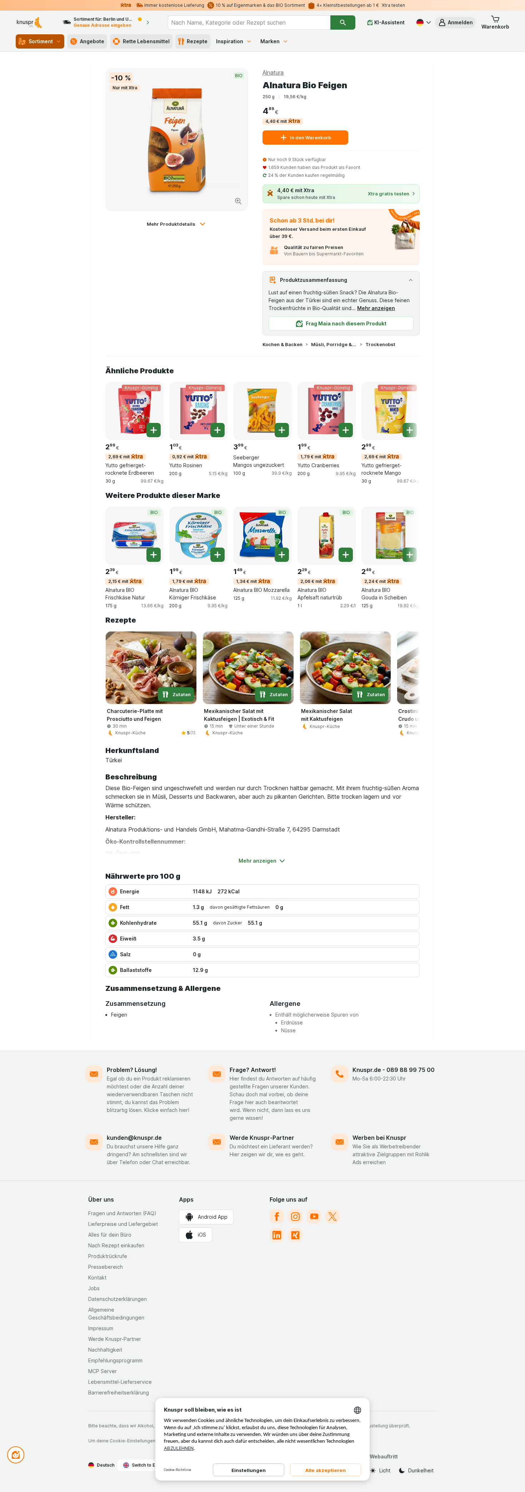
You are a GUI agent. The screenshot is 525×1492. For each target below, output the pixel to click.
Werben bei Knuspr (379, 1137)
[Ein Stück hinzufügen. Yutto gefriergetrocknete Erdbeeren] (153, 430)
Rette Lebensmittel (146, 41)
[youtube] (314, 1216)
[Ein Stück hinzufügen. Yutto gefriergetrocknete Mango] (409, 430)
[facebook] (277, 1216)
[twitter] (332, 1216)
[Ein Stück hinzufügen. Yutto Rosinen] (217, 430)
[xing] (295, 1235)
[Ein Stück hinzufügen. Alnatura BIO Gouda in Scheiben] (409, 555)
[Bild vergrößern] (238, 201)
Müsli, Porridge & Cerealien (334, 344)
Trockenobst (380, 344)
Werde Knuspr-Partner (262, 1137)
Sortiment (41, 41)
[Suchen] (342, 22)
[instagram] (295, 1216)
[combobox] (249, 22)
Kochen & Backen (282, 344)
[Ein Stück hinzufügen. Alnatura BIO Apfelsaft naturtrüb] (346, 555)
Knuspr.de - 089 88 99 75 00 (393, 1069)
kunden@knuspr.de (134, 1137)
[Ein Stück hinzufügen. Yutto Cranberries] (346, 430)
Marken (270, 41)
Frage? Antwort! (253, 1069)
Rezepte (197, 41)
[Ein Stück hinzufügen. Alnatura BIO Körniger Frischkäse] (217, 555)
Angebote (92, 41)
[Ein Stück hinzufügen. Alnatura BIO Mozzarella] (282, 555)
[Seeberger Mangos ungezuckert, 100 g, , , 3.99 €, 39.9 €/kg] (262, 411)
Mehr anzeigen (376, 308)
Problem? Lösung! (132, 1069)
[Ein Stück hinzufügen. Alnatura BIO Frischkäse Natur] (153, 555)
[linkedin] (277, 1235)
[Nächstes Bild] (405, 410)
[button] (455, 22)
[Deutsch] (423, 22)
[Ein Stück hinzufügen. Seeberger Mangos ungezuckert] (282, 430)
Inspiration (229, 41)
